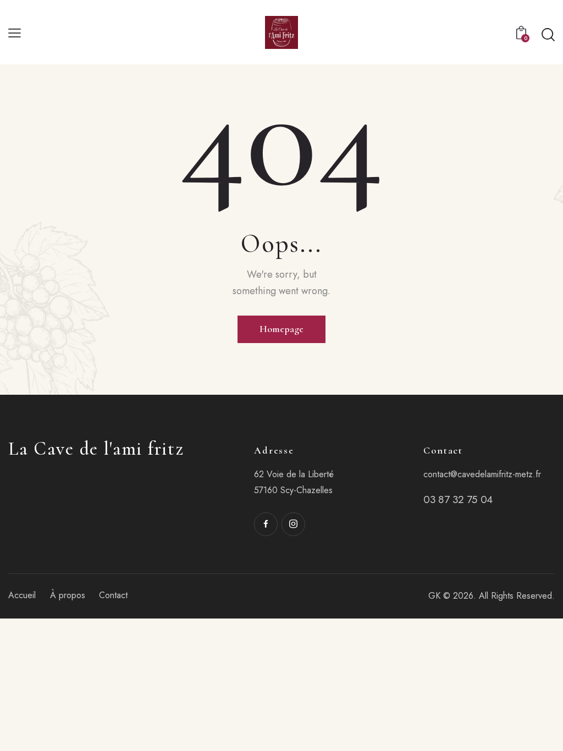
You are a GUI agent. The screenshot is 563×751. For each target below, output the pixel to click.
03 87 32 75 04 (457, 499)
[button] (14, 32)
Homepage (281, 329)
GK (434, 595)
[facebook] (266, 524)
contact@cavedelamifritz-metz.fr (482, 474)
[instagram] (293, 524)
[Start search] (548, 34)
